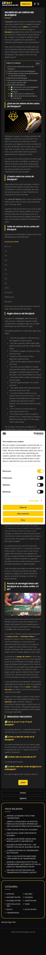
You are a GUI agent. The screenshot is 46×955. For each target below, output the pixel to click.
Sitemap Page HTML (8, 922)
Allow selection (23, 514)
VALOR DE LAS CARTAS (18, 76)
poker (28, 687)
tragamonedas (13, 913)
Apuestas (10, 894)
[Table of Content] (38, 63)
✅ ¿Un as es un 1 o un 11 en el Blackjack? (24, 87)
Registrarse (26, 4)
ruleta (25, 27)
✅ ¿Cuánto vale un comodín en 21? (22, 94)
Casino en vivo (12, 636)
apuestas (8, 702)
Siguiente (23, 798)
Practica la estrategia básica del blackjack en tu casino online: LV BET (22, 81)
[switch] (40, 478)
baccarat (8, 689)
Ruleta (9, 909)
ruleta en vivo (30, 909)
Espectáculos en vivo (13, 905)
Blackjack (8, 18)
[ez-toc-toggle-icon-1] (36, 63)
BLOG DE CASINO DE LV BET (10, 5)
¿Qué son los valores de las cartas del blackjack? (20, 68)
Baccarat (28, 894)
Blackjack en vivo (14, 900)
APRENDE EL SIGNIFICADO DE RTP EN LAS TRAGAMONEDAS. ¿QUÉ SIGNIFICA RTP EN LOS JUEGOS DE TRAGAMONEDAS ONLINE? (24, 864)
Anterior (23, 793)
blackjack (8, 32)
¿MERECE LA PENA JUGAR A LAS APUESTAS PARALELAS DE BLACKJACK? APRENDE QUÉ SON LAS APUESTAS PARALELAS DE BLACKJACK (24, 823)
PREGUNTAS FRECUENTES (16, 85)
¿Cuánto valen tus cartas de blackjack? (21, 71)
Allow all (23, 507)
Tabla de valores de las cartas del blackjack (22, 73)
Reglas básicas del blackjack (17, 78)
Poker (27, 904)
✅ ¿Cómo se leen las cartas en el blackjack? (22, 90)
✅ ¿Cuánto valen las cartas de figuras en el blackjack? (24, 97)
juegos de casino (23, 656)
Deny (23, 520)
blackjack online (27, 636)
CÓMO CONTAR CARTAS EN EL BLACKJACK (22, 830)
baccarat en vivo (13, 897)
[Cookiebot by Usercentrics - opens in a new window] (33, 433)
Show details (34, 501)
